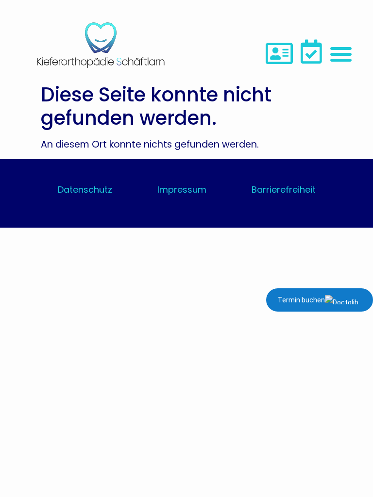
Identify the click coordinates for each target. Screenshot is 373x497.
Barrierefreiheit (284, 189)
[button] (340, 53)
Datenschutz (85, 189)
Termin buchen (301, 300)
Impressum (181, 189)
